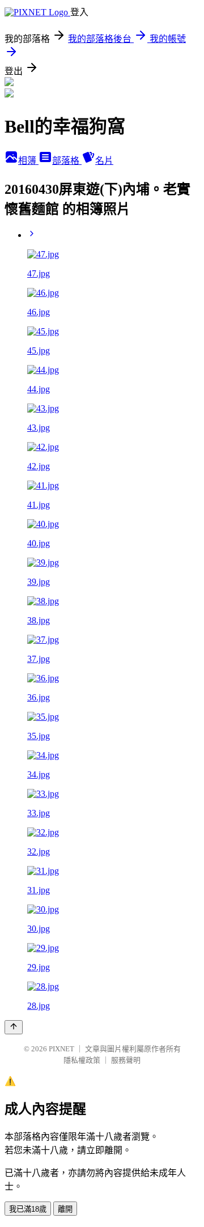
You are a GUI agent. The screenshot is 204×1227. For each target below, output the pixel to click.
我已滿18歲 (27, 1209)
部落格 (67, 160)
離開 (65, 1209)
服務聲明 (126, 1060)
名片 (104, 160)
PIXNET (61, 1049)
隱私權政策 (81, 1060)
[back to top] (14, 1027)
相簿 (28, 160)
